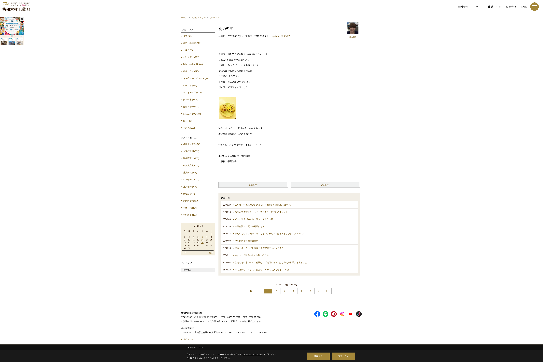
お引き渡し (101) (191, 57)
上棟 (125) (188, 50)
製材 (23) (187, 121)
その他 (275, 36)
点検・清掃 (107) (191, 106)
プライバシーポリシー (252, 354)
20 (202, 242)
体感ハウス (494, 6)
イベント (478, 6)
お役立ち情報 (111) (192, 113)
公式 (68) (187, 36)
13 (202, 240)
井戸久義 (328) (190, 172)
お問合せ (511, 6)
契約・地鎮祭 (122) (192, 43)
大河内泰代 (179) (191, 201)
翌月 (211, 252)
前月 (184, 252)
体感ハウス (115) (191, 71)
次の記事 (325, 185)
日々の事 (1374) (190, 99)
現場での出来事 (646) (193, 64)
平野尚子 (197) (190, 215)
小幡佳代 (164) (190, 208)
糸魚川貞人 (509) (191, 165)
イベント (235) (190, 85)
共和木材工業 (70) (191, 144)
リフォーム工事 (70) (192, 92)
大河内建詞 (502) (191, 151)
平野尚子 (285, 36)
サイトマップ (189, 339)
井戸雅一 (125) (190, 186)
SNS (524, 6)
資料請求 (463, 6)
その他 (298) (189, 128)
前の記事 (253, 185)
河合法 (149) (189, 193)
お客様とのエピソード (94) (196, 78)
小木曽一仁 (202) (191, 179)
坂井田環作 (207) (191, 158)
